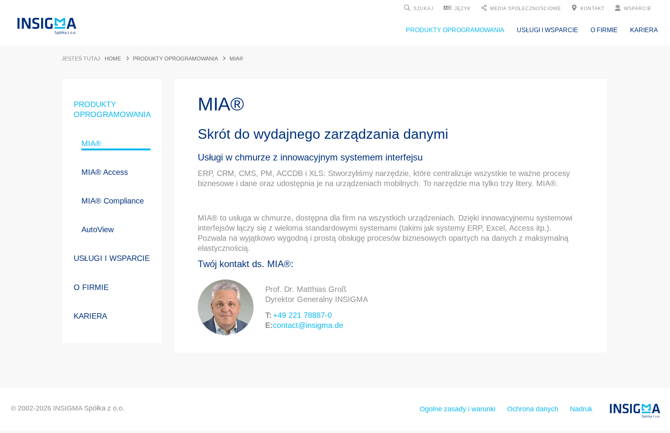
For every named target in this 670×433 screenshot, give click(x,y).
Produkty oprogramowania (455, 30)
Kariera (644, 30)
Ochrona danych (532, 409)
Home (113, 58)
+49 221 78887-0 (302, 315)
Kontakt (592, 8)
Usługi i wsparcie (547, 30)
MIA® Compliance (112, 201)
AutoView (97, 229)
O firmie (604, 30)
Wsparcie (637, 8)
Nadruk (581, 409)
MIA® (236, 58)
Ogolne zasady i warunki (458, 409)
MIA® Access (104, 172)
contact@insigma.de (308, 325)
